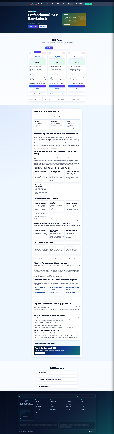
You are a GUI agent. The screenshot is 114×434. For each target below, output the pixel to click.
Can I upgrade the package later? (45, 386)
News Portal (52, 406)
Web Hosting (37, 401)
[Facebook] (90, 431)
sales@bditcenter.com (25, 416)
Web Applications (53, 409)
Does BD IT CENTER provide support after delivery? (48, 382)
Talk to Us (82, 3)
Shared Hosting (38, 403)
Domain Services (83, 403)
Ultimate (64, 47)
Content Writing (68, 406)
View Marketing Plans (33, 26)
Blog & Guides (83, 404)
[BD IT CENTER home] (33, 4)
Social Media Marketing (69, 404)
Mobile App (59, 3)
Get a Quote (89, 3)
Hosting (47, 3)
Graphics (64, 3)
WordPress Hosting (38, 406)
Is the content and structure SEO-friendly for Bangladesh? (50, 379)
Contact (75, 3)
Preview (37, 88)
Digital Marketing (68, 401)
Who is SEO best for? (42, 372)
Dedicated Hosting (38, 414)
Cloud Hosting (38, 409)
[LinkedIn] (92, 431)
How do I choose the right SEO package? (46, 375)
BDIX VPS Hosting (38, 412)
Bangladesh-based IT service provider (26, 419)
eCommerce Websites (54, 404)
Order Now (37, 85)
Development (53, 3)
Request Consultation (40, 353)
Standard (49, 47)
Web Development (53, 401)
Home (39, 3)
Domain (42, 3)
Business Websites (53, 403)
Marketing (70, 3)
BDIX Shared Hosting (39, 404)
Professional (57, 47)
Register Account (83, 409)
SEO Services (68, 403)
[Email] (94, 431)
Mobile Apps (68, 409)
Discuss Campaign (42, 26)
